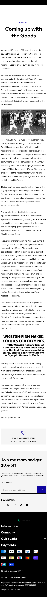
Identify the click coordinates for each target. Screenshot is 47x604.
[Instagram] (8, 505)
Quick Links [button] (9, 539)
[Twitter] (21, 505)
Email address (6, 482)
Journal (23, 22)
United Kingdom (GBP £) (13, 571)
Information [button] (9, 526)
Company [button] (8, 532)
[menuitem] (2, 505)
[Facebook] (2, 505)
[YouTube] (27, 505)
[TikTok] (15, 505)
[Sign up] (41, 489)
